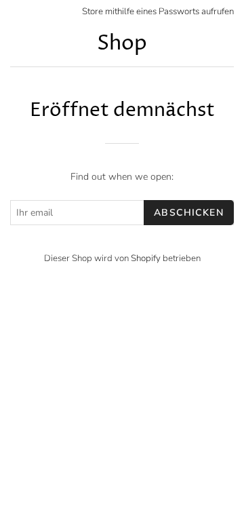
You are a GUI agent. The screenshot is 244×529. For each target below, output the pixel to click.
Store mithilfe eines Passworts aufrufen (158, 11)
